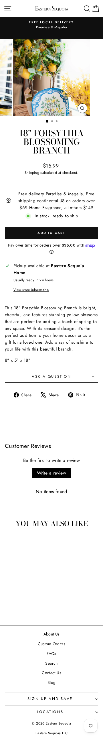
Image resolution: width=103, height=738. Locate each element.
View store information (31, 289)
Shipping (32, 172)
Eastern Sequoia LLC (51, 733)
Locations (50, 712)
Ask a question (51, 376)
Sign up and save (50, 698)
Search (51, 663)
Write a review (51, 473)
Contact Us (51, 673)
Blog (51, 682)
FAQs (51, 653)
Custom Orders (51, 644)
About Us (51, 634)
